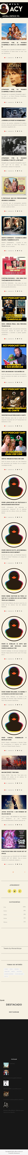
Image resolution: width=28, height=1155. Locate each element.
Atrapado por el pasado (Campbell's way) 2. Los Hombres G (14, 45)
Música (5, 922)
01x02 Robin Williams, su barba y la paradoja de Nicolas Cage (14, 693)
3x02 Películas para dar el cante (14, 415)
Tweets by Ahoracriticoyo (13, 948)
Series (5, 914)
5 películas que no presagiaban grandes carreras (14, 199)
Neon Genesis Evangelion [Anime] (12, 1078)
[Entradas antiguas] (25, 872)
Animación (7, 971)
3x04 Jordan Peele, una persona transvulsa (14, 325)
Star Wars (19, 971)
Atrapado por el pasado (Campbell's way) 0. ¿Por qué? (14, 159)
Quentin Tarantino (9, 973)
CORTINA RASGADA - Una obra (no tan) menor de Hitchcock (14, 279)
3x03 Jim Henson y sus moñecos (13, 371)
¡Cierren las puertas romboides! (13, 120)
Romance (17, 969)
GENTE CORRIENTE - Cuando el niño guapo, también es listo (14, 239)
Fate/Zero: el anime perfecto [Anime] (13, 1099)
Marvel (13, 971)
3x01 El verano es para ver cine (13, 459)
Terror (6, 969)
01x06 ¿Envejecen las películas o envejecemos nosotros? (14, 503)
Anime (5, 918)
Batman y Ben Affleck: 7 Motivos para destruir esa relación (13, 1111)
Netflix (6, 976)
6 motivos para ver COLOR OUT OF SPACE (14, 852)
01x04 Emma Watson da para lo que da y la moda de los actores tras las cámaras (14, 598)
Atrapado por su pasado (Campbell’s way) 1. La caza (14, 90)
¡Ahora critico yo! (18, 1151)
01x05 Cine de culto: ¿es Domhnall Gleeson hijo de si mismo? (14, 551)
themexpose (17, 1153)
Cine (5, 907)
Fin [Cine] (12, 1063)
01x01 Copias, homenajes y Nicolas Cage (14, 739)
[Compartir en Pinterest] (19, 57)
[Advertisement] (15, 935)
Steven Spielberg (19, 973)
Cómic (5, 911)
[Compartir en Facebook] (15, 57)
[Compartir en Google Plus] (21, 57)
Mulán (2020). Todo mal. (10, 772)
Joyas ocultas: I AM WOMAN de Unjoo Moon (14, 813)
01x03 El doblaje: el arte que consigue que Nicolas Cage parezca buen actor (14, 646)
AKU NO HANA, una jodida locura (12, 1088)
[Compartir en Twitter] (17, 57)
